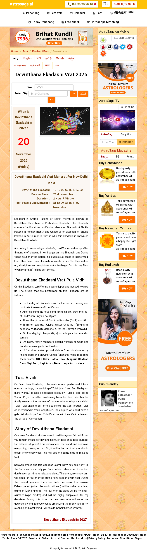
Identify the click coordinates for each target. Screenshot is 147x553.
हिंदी (117, 156)
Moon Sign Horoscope (68, 534)
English (105, 156)
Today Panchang (41, 22)
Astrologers (8, 534)
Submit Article (51, 538)
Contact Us (68, 538)
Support (140, 538)
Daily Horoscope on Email (128, 134)
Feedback (35, 538)
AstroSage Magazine (116, 150)
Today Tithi (124, 12)
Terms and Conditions (120, 538)
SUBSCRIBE (127, 107)
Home (14, 51)
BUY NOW (127, 187)
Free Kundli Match (28, 534)
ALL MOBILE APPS (124, 38)
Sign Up (130, 4)
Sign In (118, 4)
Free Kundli (70, 22)
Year (30, 87)
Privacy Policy (97, 538)
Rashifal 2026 (19, 538)
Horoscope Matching (103, 22)
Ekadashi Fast (40, 51)
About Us (81, 538)
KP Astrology (92, 534)
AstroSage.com (89, 548)
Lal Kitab (106, 534)
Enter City (21, 93)
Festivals (132, 156)
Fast (25, 51)
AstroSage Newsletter (109, 134)
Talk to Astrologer (80, 4)
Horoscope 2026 (123, 534)
